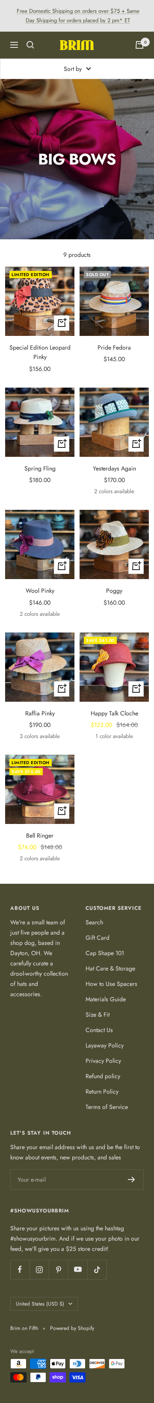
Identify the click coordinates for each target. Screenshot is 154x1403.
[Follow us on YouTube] (77, 1269)
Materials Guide (106, 999)
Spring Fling (40, 468)
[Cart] (139, 45)
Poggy (114, 590)
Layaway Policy (105, 1045)
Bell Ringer (39, 835)
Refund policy (103, 1076)
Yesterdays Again (114, 468)
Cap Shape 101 (105, 953)
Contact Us (99, 1030)
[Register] (131, 1179)
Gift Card (98, 937)
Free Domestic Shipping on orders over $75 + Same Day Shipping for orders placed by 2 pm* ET (78, 15)
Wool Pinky (40, 590)
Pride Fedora (114, 347)
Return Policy (102, 1091)
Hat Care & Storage (110, 968)
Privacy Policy (103, 1060)
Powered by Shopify (72, 1328)
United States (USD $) (40, 1304)
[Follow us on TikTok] (97, 1269)
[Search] (30, 45)
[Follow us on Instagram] (39, 1269)
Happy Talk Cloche (114, 713)
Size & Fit (98, 1014)
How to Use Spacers (111, 983)
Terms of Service (107, 1107)
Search (94, 922)
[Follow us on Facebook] (20, 1269)
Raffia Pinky (40, 713)
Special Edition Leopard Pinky (40, 352)
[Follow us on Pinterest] (58, 1269)
